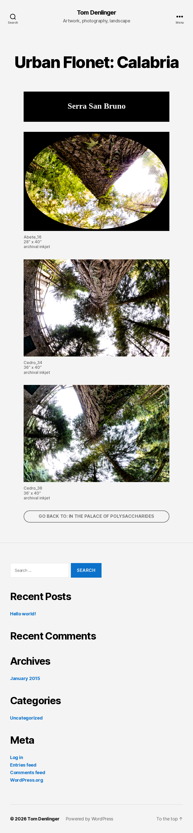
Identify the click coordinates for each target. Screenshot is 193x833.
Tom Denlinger (96, 13)
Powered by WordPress (90, 818)
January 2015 (25, 678)
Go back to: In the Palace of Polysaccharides (96, 516)
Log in (16, 757)
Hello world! (23, 613)
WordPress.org (26, 780)
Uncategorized (26, 718)
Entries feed (23, 765)
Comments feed (27, 772)
